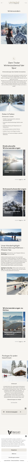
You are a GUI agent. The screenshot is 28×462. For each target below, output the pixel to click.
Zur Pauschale (14, 402)
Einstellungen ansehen (14, 457)
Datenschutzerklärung (15, 460)
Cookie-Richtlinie (7, 460)
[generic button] (25, 408)
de (1, 2)
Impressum (22, 460)
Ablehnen (14, 453)
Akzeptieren (14, 450)
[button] (26, 436)
